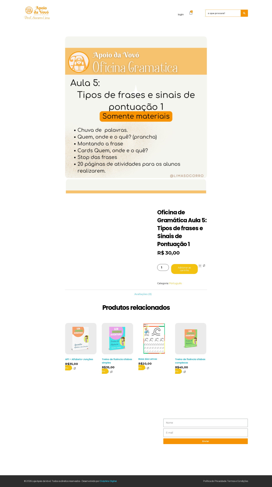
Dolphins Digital (108, 481)
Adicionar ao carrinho (184, 269)
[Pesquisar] (244, 13)
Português (175, 283)
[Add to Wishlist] (200, 266)
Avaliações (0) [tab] (143, 294)
